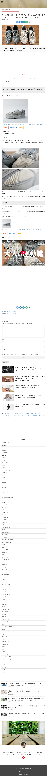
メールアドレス (5, 344)
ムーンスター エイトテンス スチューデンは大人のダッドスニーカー (21, 78)
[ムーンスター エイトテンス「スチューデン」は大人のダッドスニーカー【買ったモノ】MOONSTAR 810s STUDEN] (23, 22)
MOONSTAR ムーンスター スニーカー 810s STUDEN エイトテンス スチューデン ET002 (23, 124)
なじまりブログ (23, 5)
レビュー (9, 311)
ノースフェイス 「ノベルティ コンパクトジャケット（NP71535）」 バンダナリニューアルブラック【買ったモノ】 (29, 369)
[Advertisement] (23, 62)
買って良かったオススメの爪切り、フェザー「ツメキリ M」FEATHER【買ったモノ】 (23, 413)
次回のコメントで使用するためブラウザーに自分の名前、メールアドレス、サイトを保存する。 (22, 354)
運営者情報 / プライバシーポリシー (25, 768)
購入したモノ (14, 311)
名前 (3, 339)
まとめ (7, 81)
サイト (3, 349)
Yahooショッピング (13, 127)
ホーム (17, 768)
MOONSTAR (5, 311)
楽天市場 (6, 127)
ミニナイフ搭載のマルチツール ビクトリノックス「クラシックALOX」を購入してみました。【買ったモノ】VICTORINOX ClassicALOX (30, 378)
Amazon (21, 127)
